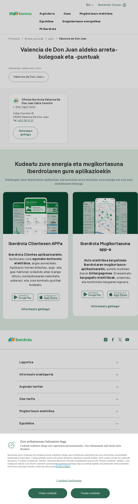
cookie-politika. (63, 466)
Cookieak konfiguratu (69, 480)
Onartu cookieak (90, 493)
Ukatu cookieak (48, 493)
